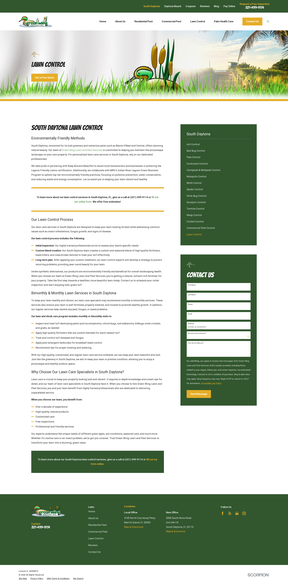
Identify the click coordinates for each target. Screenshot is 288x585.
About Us (93, 518)
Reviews (205, 6)
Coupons (191, 6)
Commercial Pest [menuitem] (171, 21)
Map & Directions (133, 527)
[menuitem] (219, 144)
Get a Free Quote (44, 77)
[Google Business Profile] (237, 513)
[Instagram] (244, 513)
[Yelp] (230, 513)
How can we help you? (196, 343)
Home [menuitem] (102, 21)
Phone (190, 304)
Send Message (198, 394)
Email (190, 314)
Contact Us (252, 21)
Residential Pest (97, 525)
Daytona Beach (172, 6)
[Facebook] (222, 513)
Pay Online (229, 6)
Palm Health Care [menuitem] (223, 21)
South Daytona (151, 6)
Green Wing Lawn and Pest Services (82, 150)
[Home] (35, 21)
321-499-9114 (254, 7)
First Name (192, 285)
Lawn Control (95, 538)
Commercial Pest (98, 531)
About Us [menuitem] (120, 21)
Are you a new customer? (197, 333)
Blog (216, 6)
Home (91, 511)
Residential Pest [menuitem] (143, 21)
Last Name (192, 295)
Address (191, 323)
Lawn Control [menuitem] (197, 21)
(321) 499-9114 (139, 197)
